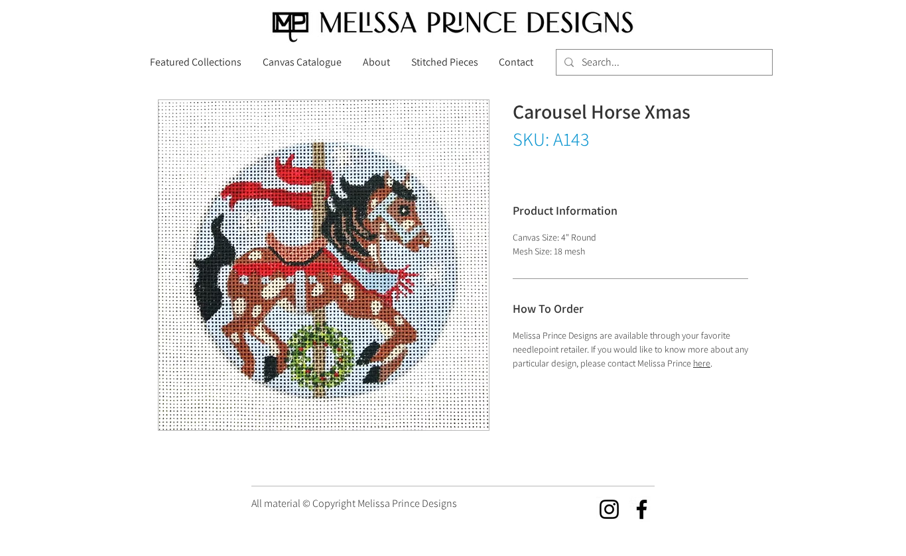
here (701, 363)
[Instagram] (609, 509)
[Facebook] (642, 509)
